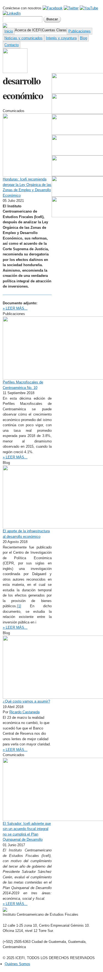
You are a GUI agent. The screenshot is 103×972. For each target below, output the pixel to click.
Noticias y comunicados (23, 38)
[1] (19, 606)
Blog (83, 38)
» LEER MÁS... (15, 308)
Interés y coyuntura (61, 38)
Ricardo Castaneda (24, 712)
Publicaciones (79, 31)
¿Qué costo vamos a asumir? (26, 701)
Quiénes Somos (17, 964)
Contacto (11, 45)
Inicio (8, 31)
